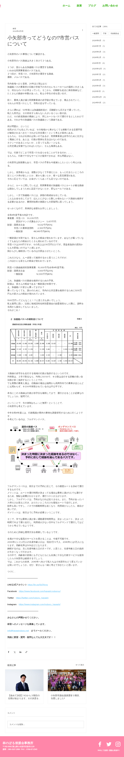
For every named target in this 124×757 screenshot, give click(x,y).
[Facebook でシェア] (8, 652)
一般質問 (95, 33)
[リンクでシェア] (26, 652)
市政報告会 (115, 33)
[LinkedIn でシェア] (20, 652)
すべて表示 (80, 665)
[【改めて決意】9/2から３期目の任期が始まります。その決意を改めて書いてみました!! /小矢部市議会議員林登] (24, 680)
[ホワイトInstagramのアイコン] (118, 744)
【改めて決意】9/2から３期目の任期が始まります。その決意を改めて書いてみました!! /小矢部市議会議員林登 (24, 697)
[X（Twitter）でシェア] (14, 652)
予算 (104, 33)
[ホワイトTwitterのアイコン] (109, 744)
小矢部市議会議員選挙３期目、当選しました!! (66, 697)
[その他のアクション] (82, 29)
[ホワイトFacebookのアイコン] (100, 744)
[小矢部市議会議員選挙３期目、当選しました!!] (67, 680)
